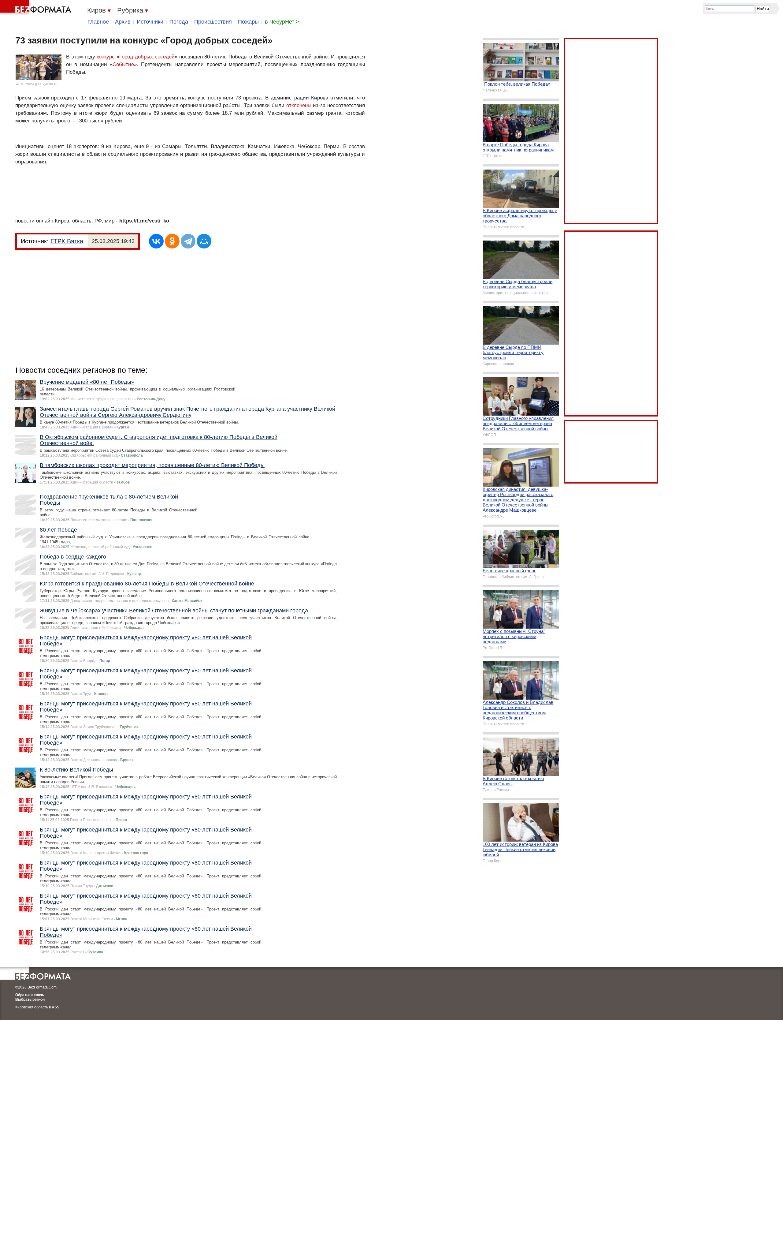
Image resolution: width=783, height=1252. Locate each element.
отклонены (298, 105)
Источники (150, 22)
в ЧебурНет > (282, 22)
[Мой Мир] (204, 241)
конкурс (106, 57)
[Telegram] (188, 241)
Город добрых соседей (147, 57)
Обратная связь (29, 995)
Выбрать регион (30, 999)
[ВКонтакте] (156, 241)
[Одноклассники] (172, 241)
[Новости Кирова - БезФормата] (36, 7)
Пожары (248, 22)
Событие (123, 64)
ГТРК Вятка (66, 241)
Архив (123, 22)
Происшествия (213, 22)
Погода (178, 22)
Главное (98, 22)
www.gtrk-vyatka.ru (42, 84)
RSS (55, 1007)
